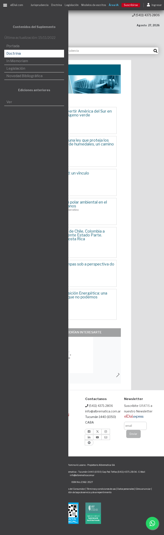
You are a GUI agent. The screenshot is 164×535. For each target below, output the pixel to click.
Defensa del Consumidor (73, 489)
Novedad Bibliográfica (24, 76)
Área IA (114, 5)
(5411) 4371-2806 (147, 15)
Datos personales (125, 489)
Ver (9, 102)
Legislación (72, 5)
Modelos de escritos (93, 5)
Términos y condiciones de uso (101, 489)
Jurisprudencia (39, 5)
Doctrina (56, 5)
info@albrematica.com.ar (103, 411)
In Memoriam (17, 61)
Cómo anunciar (143, 489)
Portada (12, 46)
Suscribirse (131, 5)
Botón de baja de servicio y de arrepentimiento (88, 492)
